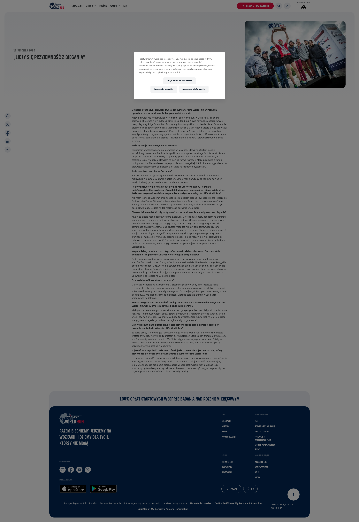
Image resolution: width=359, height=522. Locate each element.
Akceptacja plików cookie (193, 89)
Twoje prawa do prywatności (179, 81)
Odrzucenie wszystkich (164, 89)
